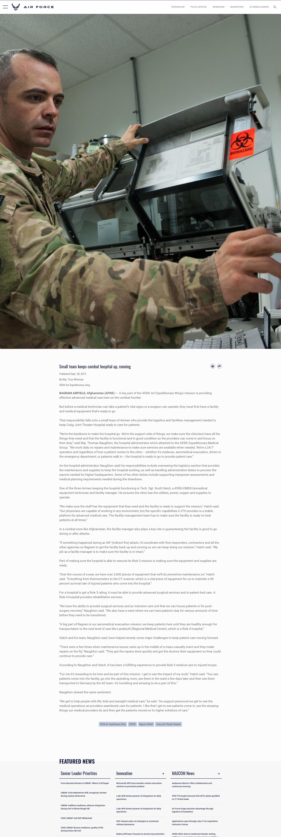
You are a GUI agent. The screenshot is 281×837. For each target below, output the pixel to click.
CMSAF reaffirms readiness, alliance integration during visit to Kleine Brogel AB (83, 807)
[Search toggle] (275, 7)
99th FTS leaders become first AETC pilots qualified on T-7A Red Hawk (196, 797)
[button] (5, 7)
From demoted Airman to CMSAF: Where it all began (85, 783)
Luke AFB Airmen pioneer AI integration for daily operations (138, 797)
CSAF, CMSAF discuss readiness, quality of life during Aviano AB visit (82, 829)
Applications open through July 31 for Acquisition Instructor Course (195, 823)
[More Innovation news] (163, 774)
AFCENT (132, 724)
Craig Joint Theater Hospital (168, 724)
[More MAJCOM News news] (219, 774)
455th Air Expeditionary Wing (113, 724)
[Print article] (212, 366)
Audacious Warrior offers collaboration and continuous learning (192, 785)
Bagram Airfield (146, 724)
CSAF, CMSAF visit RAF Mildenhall (76, 818)
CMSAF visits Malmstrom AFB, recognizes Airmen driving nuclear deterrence (84, 794)
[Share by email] (219, 366)
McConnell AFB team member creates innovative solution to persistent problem (139, 785)
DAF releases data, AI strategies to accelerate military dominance (137, 823)
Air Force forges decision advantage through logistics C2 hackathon (192, 810)
